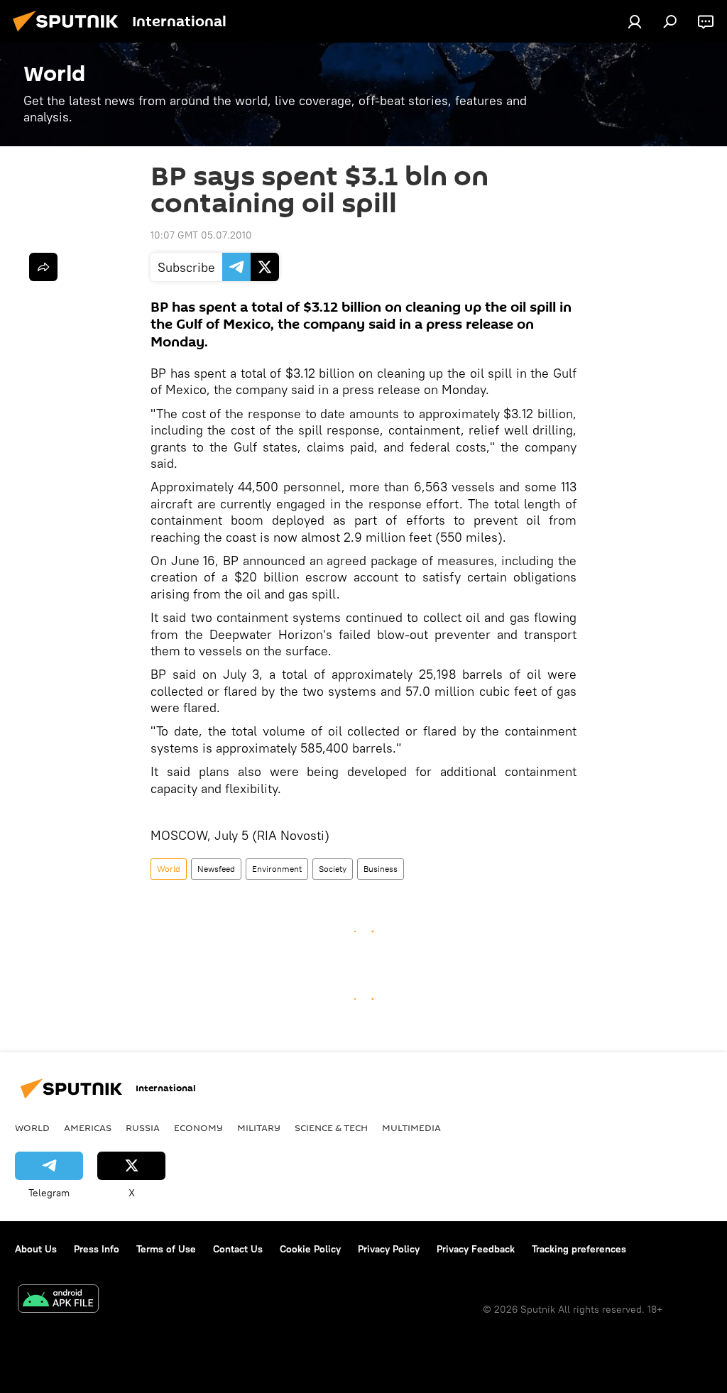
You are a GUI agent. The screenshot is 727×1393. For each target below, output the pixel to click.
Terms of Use (166, 1248)
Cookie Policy (310, 1248)
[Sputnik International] (69, 33)
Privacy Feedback (476, 1248)
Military (258, 1127)
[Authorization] (635, 21)
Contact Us (238, 1248)
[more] (43, 267)
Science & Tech (331, 1127)
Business (381, 868)
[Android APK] (58, 1300)
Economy (198, 1127)
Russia (143, 1127)
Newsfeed (216, 868)
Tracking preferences (579, 1248)
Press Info (96, 1248)
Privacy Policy (389, 1248)
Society (332, 868)
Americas (87, 1127)
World (168, 868)
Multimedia (411, 1127)
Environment (277, 868)
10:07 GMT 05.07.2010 (201, 235)
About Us (36, 1248)
